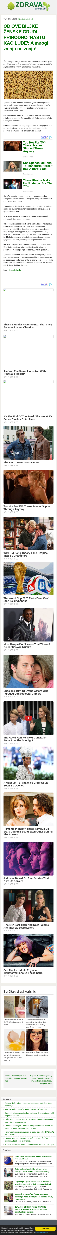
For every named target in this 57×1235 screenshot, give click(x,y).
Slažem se (45, 1229)
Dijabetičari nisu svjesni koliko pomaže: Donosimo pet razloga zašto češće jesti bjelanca (14, 1056)
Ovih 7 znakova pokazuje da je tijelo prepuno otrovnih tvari (16, 1078)
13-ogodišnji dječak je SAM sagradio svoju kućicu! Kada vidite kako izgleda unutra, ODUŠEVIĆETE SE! (36, 1023)
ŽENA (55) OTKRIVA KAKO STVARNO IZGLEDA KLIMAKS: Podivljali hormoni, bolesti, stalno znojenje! (31, 1209)
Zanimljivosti (28, 19)
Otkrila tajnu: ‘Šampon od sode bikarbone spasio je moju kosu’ (37, 1054)
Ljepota (21, 19)
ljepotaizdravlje (15, 270)
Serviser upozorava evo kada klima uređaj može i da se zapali (29, 1145)
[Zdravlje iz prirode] (28, 11)
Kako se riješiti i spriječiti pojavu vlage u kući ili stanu (26, 1109)
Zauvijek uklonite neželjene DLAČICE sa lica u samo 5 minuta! (13, 1022)
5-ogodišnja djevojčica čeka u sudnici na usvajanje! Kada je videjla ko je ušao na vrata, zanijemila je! (34, 1196)
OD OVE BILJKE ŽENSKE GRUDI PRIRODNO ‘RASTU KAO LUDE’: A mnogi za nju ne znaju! (26, 37)
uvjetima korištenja (41, 1232)
